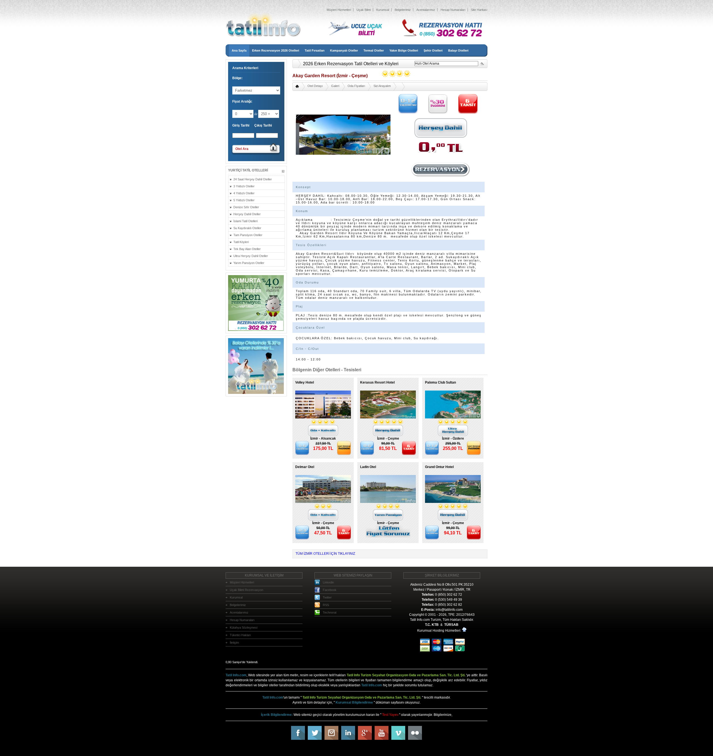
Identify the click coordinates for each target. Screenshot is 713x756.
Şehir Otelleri (433, 50)
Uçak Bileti (363, 9)
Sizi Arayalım (382, 86)
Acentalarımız (425, 9)
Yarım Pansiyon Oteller (248, 263)
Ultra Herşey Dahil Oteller (250, 256)
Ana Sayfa (239, 50)
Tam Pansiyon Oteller (247, 235)
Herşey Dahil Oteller (247, 214)
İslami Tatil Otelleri (245, 221)
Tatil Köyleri (241, 242)
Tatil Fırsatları (314, 50)
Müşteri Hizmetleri (339, 9)
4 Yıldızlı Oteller (244, 193)
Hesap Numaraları (453, 9)
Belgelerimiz (403, 9)
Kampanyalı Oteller (344, 50)
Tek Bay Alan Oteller (247, 249)
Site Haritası (479, 9)
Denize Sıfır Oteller (246, 207)
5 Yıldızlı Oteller (244, 200)
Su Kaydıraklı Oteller (247, 228)
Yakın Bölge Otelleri (403, 50)
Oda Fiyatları (356, 86)
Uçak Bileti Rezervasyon (246, 590)
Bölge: (237, 78)
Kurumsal (382, 9)
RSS (326, 605)
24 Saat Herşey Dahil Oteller (252, 179)
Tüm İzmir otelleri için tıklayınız (325, 554)
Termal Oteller (373, 50)
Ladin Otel (368, 467)
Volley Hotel (304, 382)
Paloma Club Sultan (440, 382)
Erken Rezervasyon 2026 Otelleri (275, 50)
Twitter (327, 597)
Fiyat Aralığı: (242, 101)
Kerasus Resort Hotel (377, 382)
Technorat (329, 612)
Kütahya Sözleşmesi (243, 627)
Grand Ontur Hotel (439, 467)
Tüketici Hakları (240, 635)
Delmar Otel (304, 467)
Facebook (329, 590)
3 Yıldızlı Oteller (244, 186)
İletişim (234, 642)
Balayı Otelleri (458, 50)
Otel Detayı (315, 86)
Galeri (335, 86)
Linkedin (328, 582)
